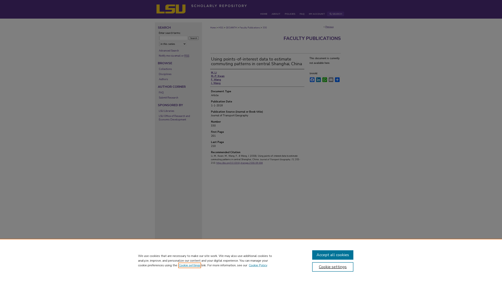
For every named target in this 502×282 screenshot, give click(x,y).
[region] (251, 260)
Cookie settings (189, 265)
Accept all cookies (332, 255)
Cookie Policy (258, 265)
